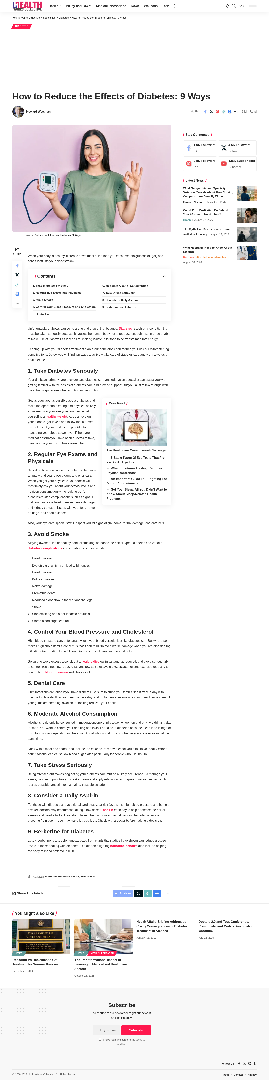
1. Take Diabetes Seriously (50, 285)
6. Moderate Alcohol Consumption (125, 285)
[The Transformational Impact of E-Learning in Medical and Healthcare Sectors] (103, 936)
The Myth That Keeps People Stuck (206, 229)
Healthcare (88, 876)
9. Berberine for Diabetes (119, 307)
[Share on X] (211, 111)
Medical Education (102, 953)
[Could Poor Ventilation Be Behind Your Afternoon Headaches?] (247, 215)
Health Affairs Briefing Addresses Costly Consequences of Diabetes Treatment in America (161, 926)
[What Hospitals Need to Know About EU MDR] (247, 253)
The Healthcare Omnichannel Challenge (136, 450)
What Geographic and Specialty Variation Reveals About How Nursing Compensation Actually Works (208, 192)
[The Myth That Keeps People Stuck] (247, 234)
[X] (237, 147)
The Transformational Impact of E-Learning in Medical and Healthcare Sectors (100, 964)
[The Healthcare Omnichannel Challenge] (136, 427)
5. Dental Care (42, 314)
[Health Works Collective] (27, 6)
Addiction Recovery (195, 234)
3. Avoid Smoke (43, 299)
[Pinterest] (200, 163)
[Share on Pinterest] (217, 111)
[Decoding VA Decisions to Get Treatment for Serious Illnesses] (41, 936)
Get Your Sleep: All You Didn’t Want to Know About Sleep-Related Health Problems (136, 494)
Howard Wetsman (38, 111)
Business (188, 257)
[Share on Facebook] (205, 111)
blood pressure (56, 672)
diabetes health (68, 876)
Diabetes (21, 26)
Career (187, 202)
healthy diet (90, 661)
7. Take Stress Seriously (118, 292)
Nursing (198, 202)
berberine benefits (123, 846)
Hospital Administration (211, 257)
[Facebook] (200, 147)
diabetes (51, 876)
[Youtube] (237, 163)
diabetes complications (45, 548)
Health (187, 219)
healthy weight (56, 416)
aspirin (108, 810)
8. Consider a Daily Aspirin (120, 300)
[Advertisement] (134, 59)
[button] (174, 6)
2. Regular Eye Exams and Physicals (57, 292)
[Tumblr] (255, 1063)
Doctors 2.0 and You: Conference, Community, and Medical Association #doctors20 (226, 926)
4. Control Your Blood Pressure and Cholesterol (64, 306)
